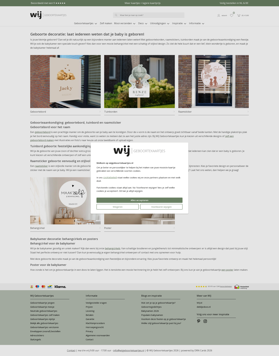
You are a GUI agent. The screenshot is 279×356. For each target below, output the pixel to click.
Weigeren (117, 206)
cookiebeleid (110, 177)
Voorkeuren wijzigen (161, 206)
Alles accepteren (139, 200)
